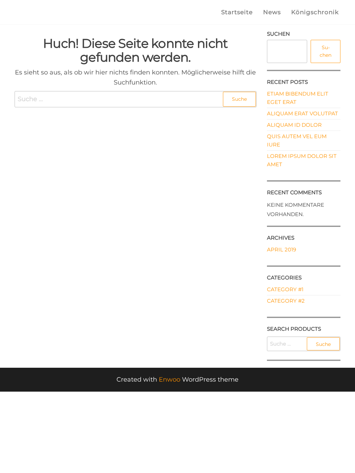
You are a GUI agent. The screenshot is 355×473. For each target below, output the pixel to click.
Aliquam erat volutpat (302, 113)
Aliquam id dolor (294, 125)
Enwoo (169, 379)
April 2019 (281, 249)
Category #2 (286, 300)
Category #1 (285, 289)
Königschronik (315, 12)
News (272, 12)
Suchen (278, 33)
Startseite (237, 12)
